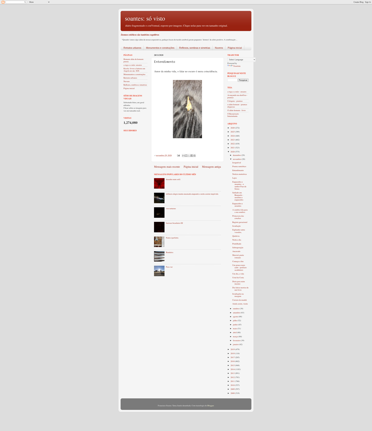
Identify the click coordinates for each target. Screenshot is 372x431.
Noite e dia (236, 239)
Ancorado (236, 251)
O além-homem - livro (236, 110)
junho (235, 324)
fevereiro (237, 340)
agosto (236, 316)
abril (235, 332)
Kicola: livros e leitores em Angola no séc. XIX (134, 69)
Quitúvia (235, 236)
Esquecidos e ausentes (237, 204)
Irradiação (236, 226)
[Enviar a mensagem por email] (183, 155)
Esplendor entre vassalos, (238, 230)
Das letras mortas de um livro (240, 288)
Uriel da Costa (238, 277)
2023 (233, 139)
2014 (233, 369)
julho (235, 320)
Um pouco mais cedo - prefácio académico (239, 267)
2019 (233, 349)
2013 (233, 373)
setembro (237, 312)
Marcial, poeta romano (238, 256)
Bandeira (169, 252)
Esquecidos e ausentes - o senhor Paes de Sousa (239, 185)
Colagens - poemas (235, 101)
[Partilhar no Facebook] (191, 155)
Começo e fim (238, 261)
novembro (237, 159)
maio (235, 328)
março (235, 336)
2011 (233, 381)
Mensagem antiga (211, 166)
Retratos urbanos (132, 48)
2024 (233, 135)
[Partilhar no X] (188, 155)
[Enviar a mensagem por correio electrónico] (178, 155)
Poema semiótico (239, 166)
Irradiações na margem (238, 294)
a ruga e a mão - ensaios (236, 91)
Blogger (210, 405)
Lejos (234, 178)
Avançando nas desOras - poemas (237, 96)
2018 (233, 353)
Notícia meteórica (239, 174)
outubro (236, 308)
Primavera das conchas (238, 217)
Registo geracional (239, 222)
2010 (233, 385)
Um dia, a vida (238, 273)
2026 (233, 127)
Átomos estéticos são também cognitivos (140, 34)
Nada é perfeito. (172, 237)
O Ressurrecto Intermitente (233, 114)
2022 (233, 143)
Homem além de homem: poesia (134, 60)
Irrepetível (236, 162)
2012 (233, 377)
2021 (233, 147)
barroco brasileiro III (174, 223)
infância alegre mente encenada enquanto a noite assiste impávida (192, 194)
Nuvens (219, 48)
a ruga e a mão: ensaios (133, 65)
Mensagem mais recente (167, 166)
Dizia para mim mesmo (238, 282)
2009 (233, 389)
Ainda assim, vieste (240, 303)
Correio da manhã (239, 300)
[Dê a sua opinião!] (186, 155)
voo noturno (171, 208)
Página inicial (235, 48)
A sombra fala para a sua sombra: (240, 210)
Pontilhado (236, 243)
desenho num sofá (173, 179)
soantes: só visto (145, 18)
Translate (236, 66)
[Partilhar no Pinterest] (194, 155)
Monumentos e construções (160, 48)
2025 (233, 131)
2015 (233, 365)
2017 (233, 357)
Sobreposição (237, 247)
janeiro (236, 344)
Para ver (169, 267)
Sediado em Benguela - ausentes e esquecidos (237, 196)
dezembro (237, 155)
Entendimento (238, 170)
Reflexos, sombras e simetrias (194, 48)
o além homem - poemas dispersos (237, 105)
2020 (233, 151)
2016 (233, 361)
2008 (233, 393)
